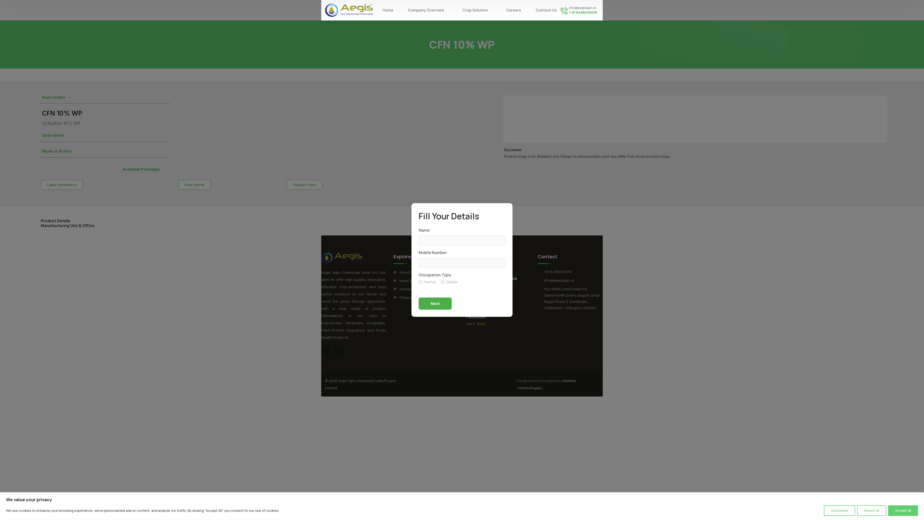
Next (435, 303)
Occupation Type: (435, 275)
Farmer (430, 282)
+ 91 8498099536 (583, 12)
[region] (462, 506)
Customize (839, 510)
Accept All (903, 510)
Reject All (871, 510)
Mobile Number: (433, 252)
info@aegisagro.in (582, 8)
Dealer (452, 282)
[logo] (349, 10)
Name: (425, 230)
